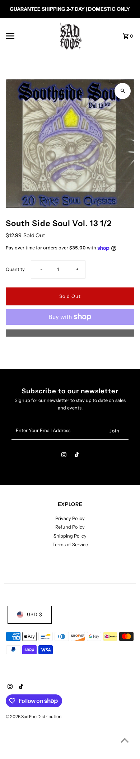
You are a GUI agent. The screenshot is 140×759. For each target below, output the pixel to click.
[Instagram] (63, 456)
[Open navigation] (27, 36)
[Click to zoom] (123, 91)
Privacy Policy (70, 518)
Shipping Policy (70, 536)
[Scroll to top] (125, 740)
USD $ (34, 614)
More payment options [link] (70, 333)
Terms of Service (70, 544)
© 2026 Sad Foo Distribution (33, 716)
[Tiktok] (77, 456)
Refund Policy (70, 527)
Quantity (15, 269)
